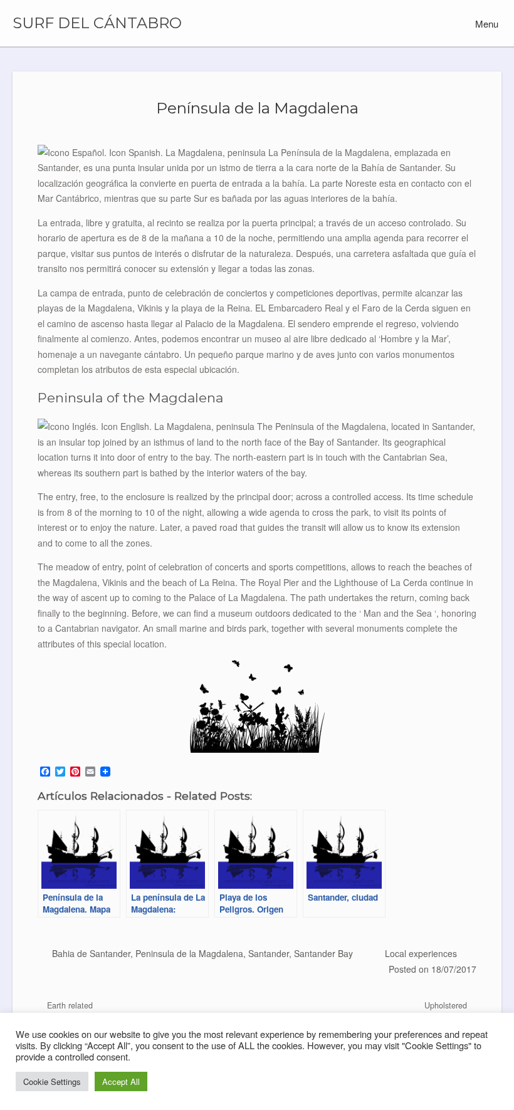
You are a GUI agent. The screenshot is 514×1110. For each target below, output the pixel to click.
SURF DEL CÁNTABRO (97, 23)
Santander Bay (323, 953)
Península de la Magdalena (257, 107)
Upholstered (446, 1005)
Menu (485, 23)
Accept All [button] (121, 1081)
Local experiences (421, 953)
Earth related (69, 1005)
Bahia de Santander (91, 953)
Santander (268, 953)
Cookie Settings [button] (52, 1081)
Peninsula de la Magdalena (189, 953)
